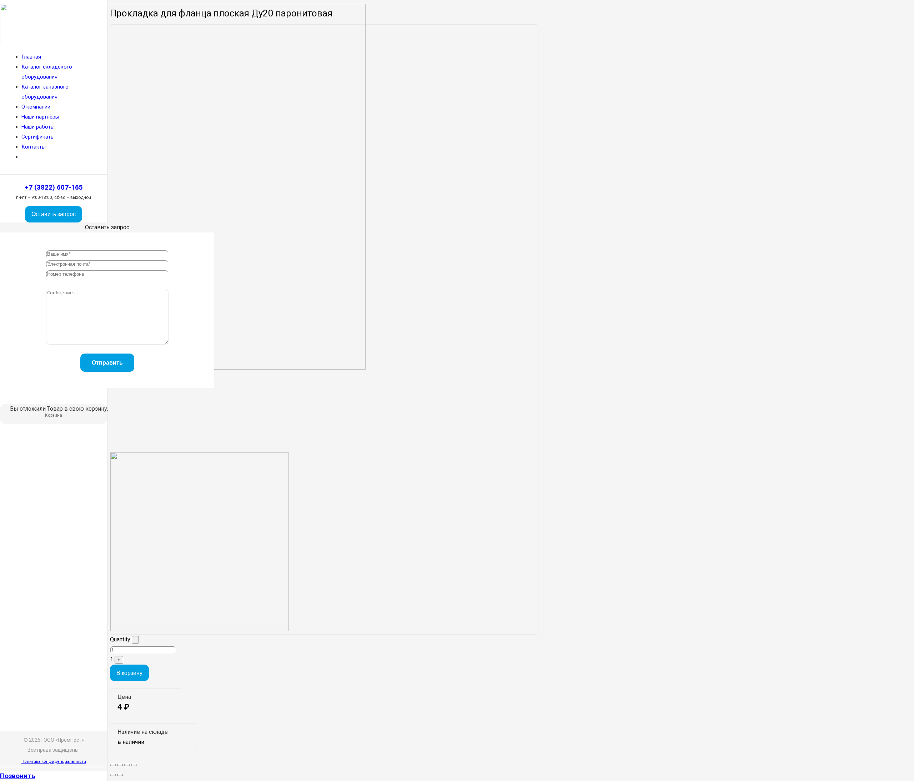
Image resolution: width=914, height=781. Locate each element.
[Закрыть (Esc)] (113, 765)
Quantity (120, 639)
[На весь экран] (127, 765)
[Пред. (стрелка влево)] (113, 775)
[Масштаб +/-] (134, 765)
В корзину (129, 673)
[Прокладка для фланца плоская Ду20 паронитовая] (199, 629)
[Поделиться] (120, 765)
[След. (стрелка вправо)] (120, 775)
